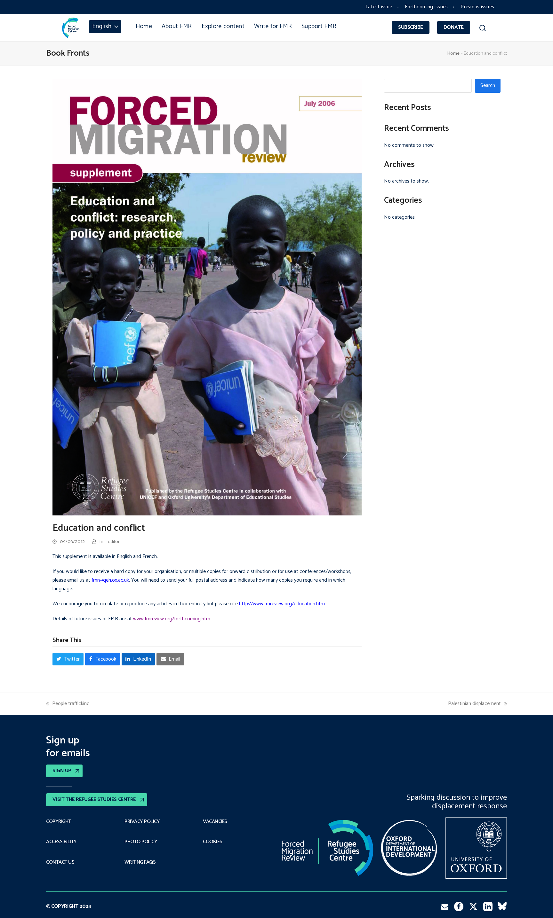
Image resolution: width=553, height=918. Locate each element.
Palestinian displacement (474, 703)
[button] (482, 29)
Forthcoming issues (426, 7)
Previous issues (477, 7)
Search (487, 85)
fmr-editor (110, 541)
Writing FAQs (140, 862)
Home (453, 53)
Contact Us (60, 862)
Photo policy (140, 842)
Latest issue (378, 7)
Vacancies (215, 822)
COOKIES (212, 842)
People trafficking (68, 703)
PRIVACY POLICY (142, 822)
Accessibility (61, 842)
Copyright (58, 822)
